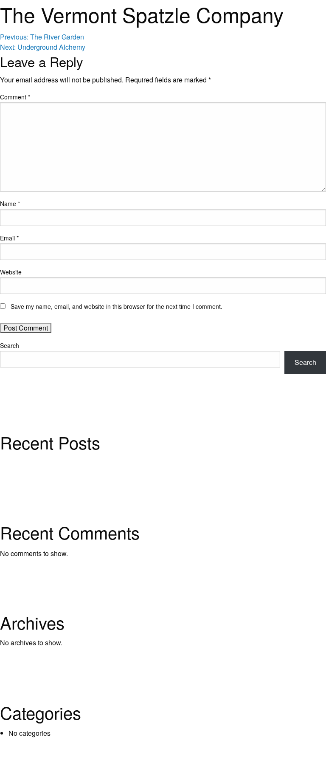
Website (11, 272)
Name (10, 203)
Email (9, 238)
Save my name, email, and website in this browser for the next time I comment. (116, 306)
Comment (15, 97)
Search (9, 345)
